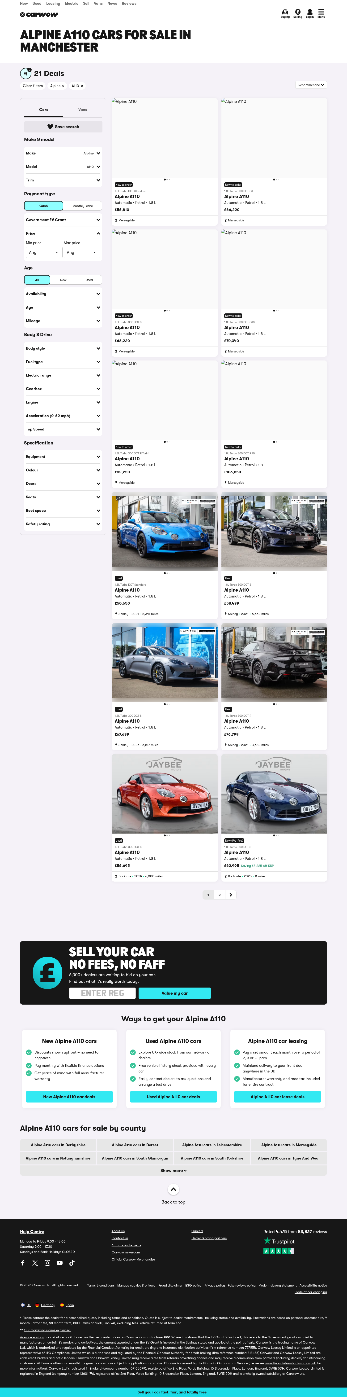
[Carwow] (39, 14)
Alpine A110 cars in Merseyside (289, 1145)
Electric (71, 3)
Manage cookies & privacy (136, 1285)
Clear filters (33, 86)
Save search (67, 126)
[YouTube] (60, 1264)
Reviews (129, 3)
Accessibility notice (313, 1285)
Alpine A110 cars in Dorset (135, 1145)
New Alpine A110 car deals (69, 1096)
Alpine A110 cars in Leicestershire (212, 1145)
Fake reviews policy (242, 1285)
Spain (70, 1305)
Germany (48, 1305)
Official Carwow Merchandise (133, 1259)
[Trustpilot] (295, 1245)
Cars (43, 110)
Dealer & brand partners (209, 1238)
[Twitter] (35, 1264)
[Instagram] (48, 1264)
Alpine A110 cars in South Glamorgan (135, 1158)
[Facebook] (23, 1264)
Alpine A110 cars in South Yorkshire (212, 1158)
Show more (172, 1170)
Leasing (53, 3)
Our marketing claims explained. (47, 1330)
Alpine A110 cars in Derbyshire (58, 1145)
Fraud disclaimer (170, 1285)
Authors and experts (126, 1245)
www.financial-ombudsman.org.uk (290, 1363)
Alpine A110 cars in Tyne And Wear (289, 1158)
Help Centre (32, 1231)
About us (118, 1231)
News (112, 3)
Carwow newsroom (126, 1252)
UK (29, 1305)
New (24, 3)
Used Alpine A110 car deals (173, 1096)
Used (37, 3)
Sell (86, 3)
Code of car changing (311, 1292)
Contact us (120, 1238)
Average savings (32, 1337)
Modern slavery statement (277, 1285)
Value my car (175, 993)
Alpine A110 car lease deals (278, 1096)
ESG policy (193, 1285)
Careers (197, 1231)
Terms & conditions (100, 1285)
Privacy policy (214, 1285)
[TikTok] (72, 1264)
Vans (98, 3)
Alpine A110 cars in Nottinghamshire (58, 1158)
